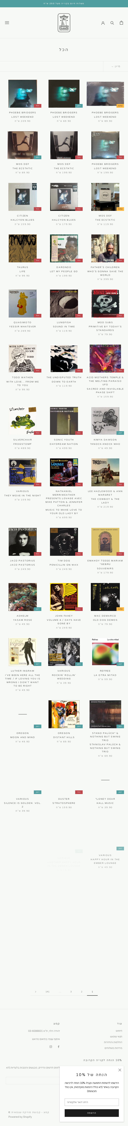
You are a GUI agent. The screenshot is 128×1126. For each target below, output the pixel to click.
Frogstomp (23, 444)
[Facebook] (58, 1047)
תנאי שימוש (116, 1036)
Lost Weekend (105, 117)
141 (48, 991)
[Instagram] (51, 1047)
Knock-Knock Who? (105, 444)
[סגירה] (119, 1070)
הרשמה (91, 1113)
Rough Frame (64, 968)
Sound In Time (64, 326)
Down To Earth (64, 381)
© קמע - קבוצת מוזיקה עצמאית (28, 1112)
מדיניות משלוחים (113, 1048)
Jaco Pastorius (22, 565)
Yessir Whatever (22, 326)
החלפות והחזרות (113, 1042)
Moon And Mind (22, 737)
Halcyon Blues (64, 220)
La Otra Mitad (105, 675)
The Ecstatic (64, 168)
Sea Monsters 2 (22, 913)
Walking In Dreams (64, 913)
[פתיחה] (121, 23)
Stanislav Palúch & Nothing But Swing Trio (105, 748)
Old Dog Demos (105, 620)
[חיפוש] (112, 22)
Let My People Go (64, 271)
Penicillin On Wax (64, 565)
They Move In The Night (22, 495)
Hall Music (105, 803)
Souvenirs (105, 568)
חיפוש (119, 1030)
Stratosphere (63, 803)
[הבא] (35, 992)
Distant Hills (64, 737)
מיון (117, 66)
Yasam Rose (22, 620)
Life (23, 271)
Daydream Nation (64, 444)
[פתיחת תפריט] (7, 22)
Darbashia (22, 858)
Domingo (23, 968)
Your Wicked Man (105, 917)
